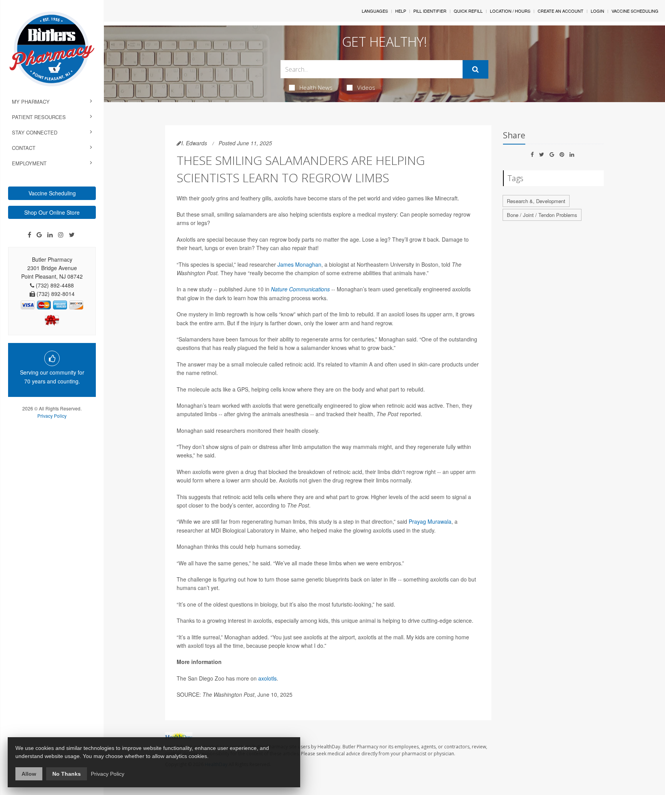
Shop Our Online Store (52, 212)
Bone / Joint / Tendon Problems (542, 214)
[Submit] (475, 69)
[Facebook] (29, 235)
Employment (29, 163)
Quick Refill (468, 11)
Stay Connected (34, 132)
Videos (366, 87)
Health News (315, 87)
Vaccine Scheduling (52, 193)
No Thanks (66, 774)
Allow (29, 774)
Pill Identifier (429, 11)
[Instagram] (60, 235)
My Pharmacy (31, 101)
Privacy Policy (52, 415)
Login (597, 11)
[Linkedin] (50, 235)
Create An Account (560, 11)
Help (400, 11)
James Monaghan (299, 264)
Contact (23, 147)
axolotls (267, 678)
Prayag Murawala (430, 521)
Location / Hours (510, 11)
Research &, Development (536, 201)
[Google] (39, 235)
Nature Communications (300, 289)
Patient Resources (39, 117)
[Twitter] (72, 235)
